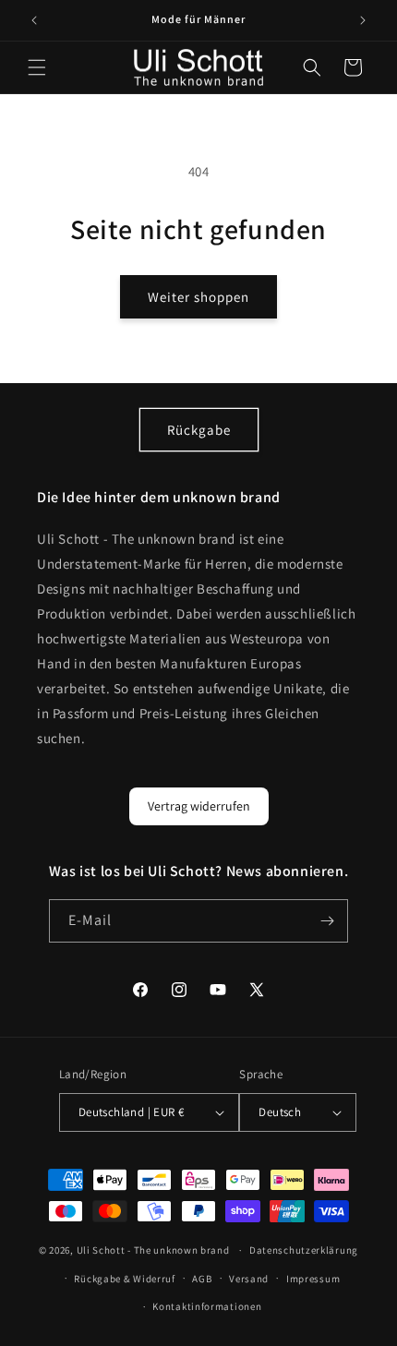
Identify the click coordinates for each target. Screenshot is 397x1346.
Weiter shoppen (198, 297)
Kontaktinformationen (206, 1306)
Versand (249, 1278)
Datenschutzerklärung (303, 1250)
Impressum (313, 1278)
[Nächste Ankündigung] (363, 20)
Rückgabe (199, 430)
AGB (201, 1278)
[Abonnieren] (327, 921)
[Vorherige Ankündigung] (34, 20)
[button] (37, 67)
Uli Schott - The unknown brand (153, 1250)
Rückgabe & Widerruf (124, 1278)
